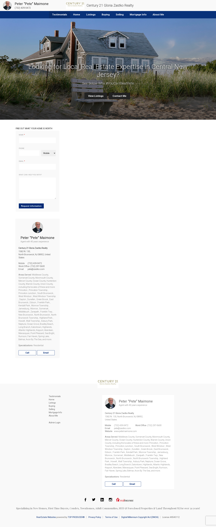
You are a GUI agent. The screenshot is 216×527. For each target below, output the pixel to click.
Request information (31, 206)
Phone (21, 148)
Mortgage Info (138, 14)
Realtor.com (125, 500)
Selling (120, 14)
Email (21, 161)
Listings (91, 14)
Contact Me (119, 95)
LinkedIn (102, 500)
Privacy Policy (94, 517)
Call (27, 353)
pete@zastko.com (36, 269)
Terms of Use (111, 517)
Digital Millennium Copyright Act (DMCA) (140, 517)
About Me (158, 14)
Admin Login (54, 422)
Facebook (85, 500)
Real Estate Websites (46, 517)
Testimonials (59, 14)
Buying (106, 14)
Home (76, 14)
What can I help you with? (30, 175)
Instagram (110, 500)
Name (21, 135)
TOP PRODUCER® (76, 517)
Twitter (94, 500)
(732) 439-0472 (35, 263)
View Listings (95, 95)
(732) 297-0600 (37, 266)
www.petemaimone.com (125, 431)
